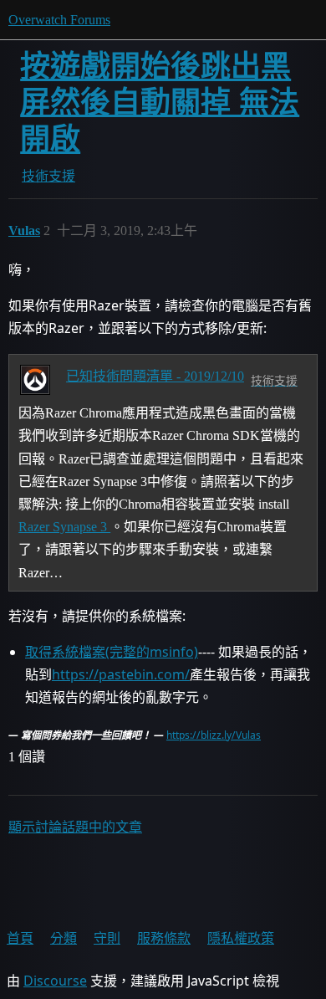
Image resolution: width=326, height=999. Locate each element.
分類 (63, 938)
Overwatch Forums (59, 20)
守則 (107, 938)
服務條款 (164, 938)
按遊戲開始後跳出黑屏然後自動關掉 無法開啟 (159, 102)
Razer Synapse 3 (64, 527)
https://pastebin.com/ (121, 674)
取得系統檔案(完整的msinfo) (111, 652)
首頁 (20, 938)
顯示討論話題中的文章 (75, 827)
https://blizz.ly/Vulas (213, 735)
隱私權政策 (240, 938)
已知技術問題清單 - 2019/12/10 (155, 376)
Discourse (55, 980)
